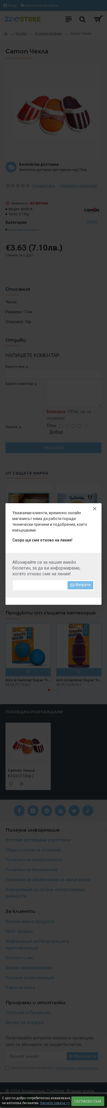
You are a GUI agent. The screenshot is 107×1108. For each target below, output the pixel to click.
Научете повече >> (55, 1103)
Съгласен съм (87, 1101)
